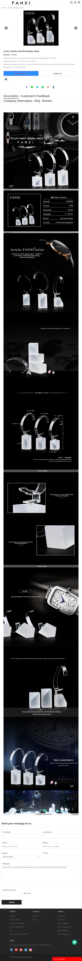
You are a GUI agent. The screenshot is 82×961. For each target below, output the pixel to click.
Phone (45, 853)
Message (5, 864)
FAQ (11, 930)
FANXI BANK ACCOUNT (17, 927)
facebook (26, 87)
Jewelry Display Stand (16, 8)
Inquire (35, 919)
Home (4, 8)
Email (4, 842)
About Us (12, 916)
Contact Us (57, 73)
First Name (6, 832)
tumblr (53, 87)
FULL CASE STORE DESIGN (19, 934)
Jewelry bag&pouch (63, 923)
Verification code (9, 890)
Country (5, 853)
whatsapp (42, 87)
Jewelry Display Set (63, 930)
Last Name (47, 832)
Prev (6, 28)
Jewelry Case (61, 919)
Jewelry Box (61, 916)
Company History (15, 919)
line (31, 87)
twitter (37, 87)
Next (76, 28)
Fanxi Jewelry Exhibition (17, 923)
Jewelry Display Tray (64, 934)
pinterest (48, 87)
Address (45, 842)
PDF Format (6, 79)
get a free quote (21, 73)
